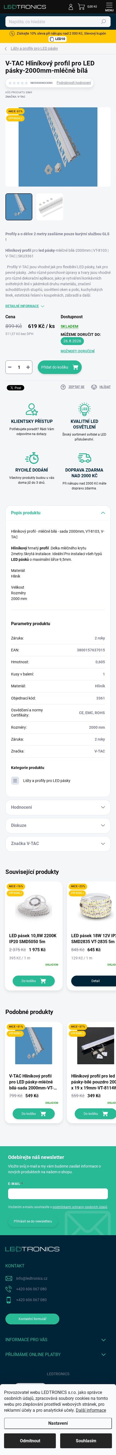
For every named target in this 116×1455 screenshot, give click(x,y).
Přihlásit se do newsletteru (33, 1221)
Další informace (91, 1410)
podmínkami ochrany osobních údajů (80, 1207)
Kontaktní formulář (32, 1319)
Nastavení (58, 1423)
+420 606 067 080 (31, 1289)
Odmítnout (30, 1440)
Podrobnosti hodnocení (74, 83)
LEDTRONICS (58, 1374)
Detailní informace (22, 306)
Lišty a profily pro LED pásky (46, 780)
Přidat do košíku (54, 367)
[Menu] (109, 7)
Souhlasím (86, 1440)
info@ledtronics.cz (31, 1278)
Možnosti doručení (78, 351)
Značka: (15, 96)
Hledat (103, 22)
